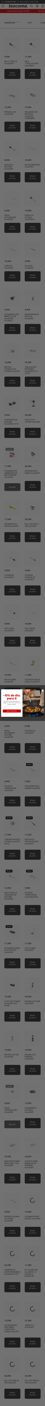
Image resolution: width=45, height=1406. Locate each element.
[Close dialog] (42, 691)
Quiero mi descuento (12, 711)
